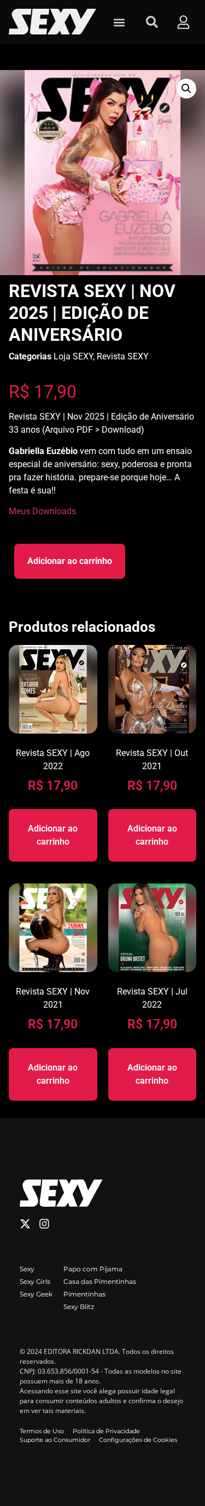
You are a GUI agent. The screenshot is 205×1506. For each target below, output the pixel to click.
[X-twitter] (25, 1223)
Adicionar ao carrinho (69, 561)
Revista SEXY (123, 356)
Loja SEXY (73, 356)
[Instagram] (44, 1223)
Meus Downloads (42, 511)
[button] (119, 22)
